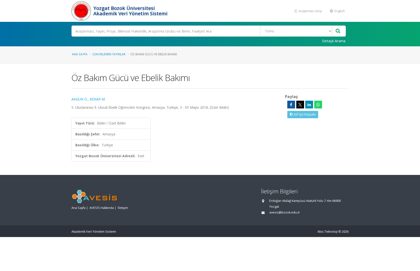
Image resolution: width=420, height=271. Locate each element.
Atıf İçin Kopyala (304, 114)
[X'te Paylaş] (300, 104)
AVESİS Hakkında (101, 208)
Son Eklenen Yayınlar (108, 54)
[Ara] (337, 31)
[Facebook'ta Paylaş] (291, 104)
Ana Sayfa (80, 54)
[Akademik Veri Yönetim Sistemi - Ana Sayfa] (81, 11)
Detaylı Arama (333, 40)
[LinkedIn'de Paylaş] (309, 104)
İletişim (123, 208)
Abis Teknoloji (327, 232)
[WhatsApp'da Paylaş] (318, 104)
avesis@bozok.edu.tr (284, 212)
